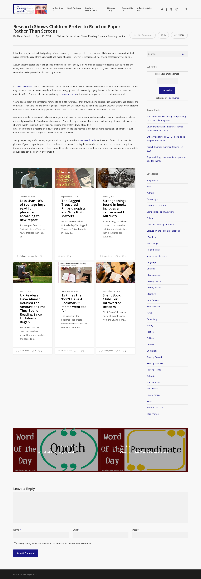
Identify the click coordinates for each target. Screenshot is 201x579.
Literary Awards (154, 275)
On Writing (152, 319)
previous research (67, 94)
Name (17, 529)
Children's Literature (68, 36)
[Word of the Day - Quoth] (56, 450)
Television (151, 376)
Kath (62, 256)
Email (76, 529)
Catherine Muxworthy (28, 256)
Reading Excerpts (155, 357)
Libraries (151, 268)
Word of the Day (155, 407)
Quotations (152, 350)
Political (150, 331)
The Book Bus (153, 382)
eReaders (151, 237)
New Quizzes (153, 300)
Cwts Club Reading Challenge (160, 224)
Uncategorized (154, 395)
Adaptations (152, 180)
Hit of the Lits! (153, 249)
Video (149, 401)
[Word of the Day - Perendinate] (144, 450)
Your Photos (153, 413)
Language (151, 262)
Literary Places (154, 287)
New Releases (153, 306)
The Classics (152, 388)
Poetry (150, 325)
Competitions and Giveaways (160, 211)
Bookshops (152, 199)
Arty (149, 186)
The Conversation (24, 86)
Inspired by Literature (70, 267)
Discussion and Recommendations (163, 230)
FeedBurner (173, 97)
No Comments (145, 35)
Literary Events (154, 281)
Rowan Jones (107, 256)
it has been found (86, 140)
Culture (150, 218)
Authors (150, 192)
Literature (64, 172)
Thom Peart (23, 36)
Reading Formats (97, 36)
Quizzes (150, 344)
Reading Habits (116, 36)
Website (135, 529)
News (84, 36)
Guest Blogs (152, 243)
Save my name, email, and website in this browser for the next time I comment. (54, 543)
